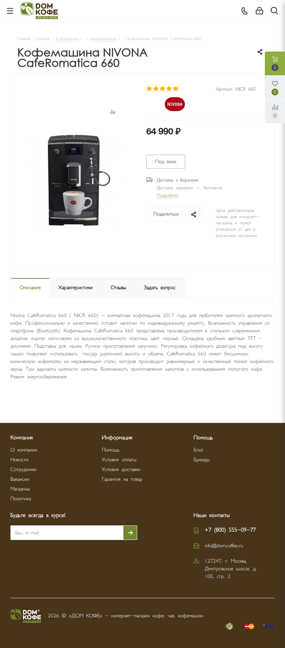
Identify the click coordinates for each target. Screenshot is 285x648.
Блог (198, 450)
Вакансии (20, 479)
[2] (156, 89)
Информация (117, 438)
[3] (163, 89)
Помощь (111, 450)
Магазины (20, 489)
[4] (169, 89)
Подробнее (167, 195)
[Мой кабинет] (259, 11)
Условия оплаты (119, 459)
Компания (21, 438)
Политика (20, 498)
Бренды (202, 459)
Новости (19, 459)
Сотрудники (23, 469)
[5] (176, 89)
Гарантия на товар (122, 479)
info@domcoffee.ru (224, 545)
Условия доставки (121, 469)
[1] (149, 89)
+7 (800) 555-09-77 (230, 530)
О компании (24, 450)
